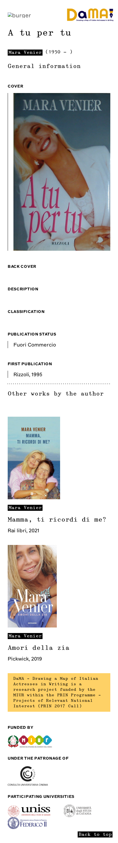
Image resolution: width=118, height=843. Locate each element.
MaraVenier (25, 508)
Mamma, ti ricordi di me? (57, 520)
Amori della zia (38, 648)
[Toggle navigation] (19, 14)
